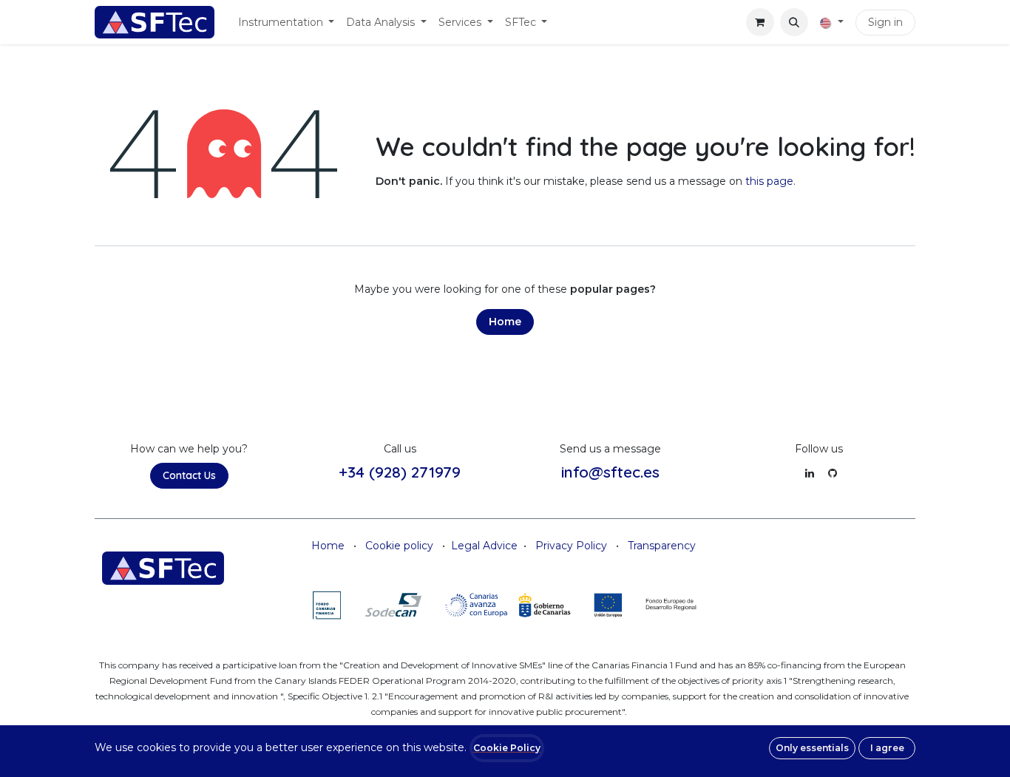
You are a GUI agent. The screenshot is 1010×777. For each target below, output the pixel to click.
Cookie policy (399, 545)
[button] (794, 22)
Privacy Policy (571, 545)
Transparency (662, 545)
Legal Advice (484, 545)
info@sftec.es (610, 471)
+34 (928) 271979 (400, 471)
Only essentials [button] (812, 747)
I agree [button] (887, 747)
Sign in (885, 22)
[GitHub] (832, 473)
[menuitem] (286, 22)
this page (769, 181)
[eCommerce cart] (760, 22)
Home (505, 321)
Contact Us (189, 475)
